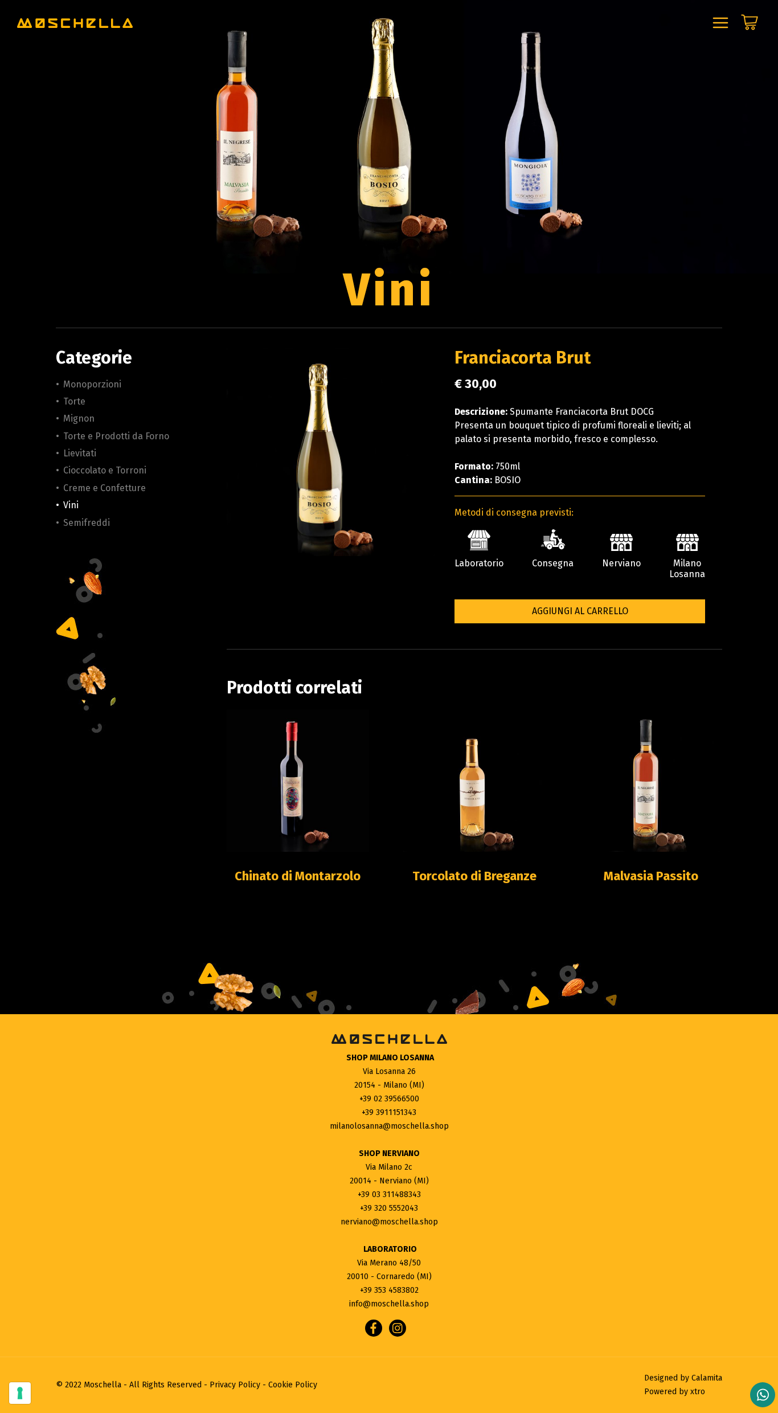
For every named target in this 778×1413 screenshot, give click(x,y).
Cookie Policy (292, 1385)
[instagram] (397, 1328)
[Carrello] (749, 25)
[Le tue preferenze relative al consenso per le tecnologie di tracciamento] (20, 1393)
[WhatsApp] (762, 1394)
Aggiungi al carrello (580, 611)
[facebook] (373, 1328)
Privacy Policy (235, 1385)
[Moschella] (75, 23)
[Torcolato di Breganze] (474, 780)
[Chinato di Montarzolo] (298, 780)
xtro (697, 1391)
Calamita (706, 1378)
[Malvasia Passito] (651, 780)
